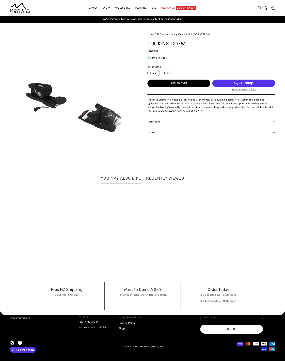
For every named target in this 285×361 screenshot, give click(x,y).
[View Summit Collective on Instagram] (12, 342)
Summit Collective (138, 346)
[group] (142, 19)
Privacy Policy (127, 323)
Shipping (83, 316)
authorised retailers (171, 19)
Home (150, 34)
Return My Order (88, 321)
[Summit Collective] (20, 7)
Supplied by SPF (155, 346)
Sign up (231, 329)
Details (151, 132)
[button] (106, 8)
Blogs (122, 328)
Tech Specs (153, 121)
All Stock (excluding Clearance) (173, 34)
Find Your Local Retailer (92, 327)
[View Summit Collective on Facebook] (19, 342)
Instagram (138, 294)
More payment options (244, 89)
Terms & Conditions (130, 317)
